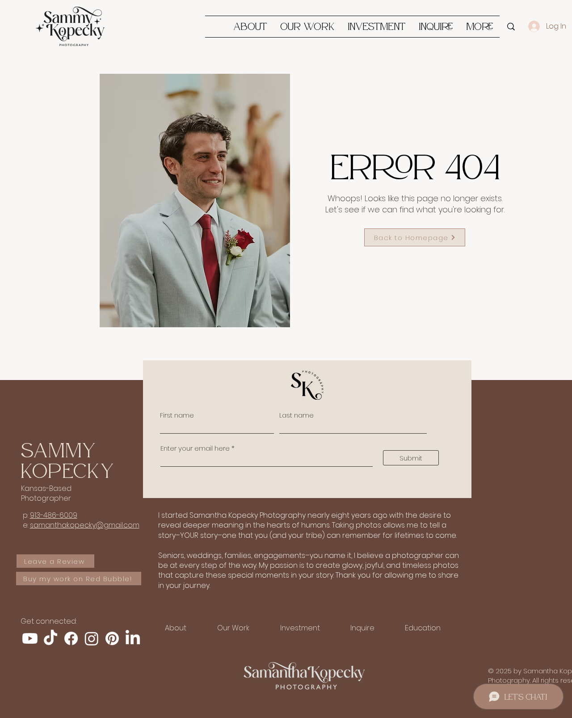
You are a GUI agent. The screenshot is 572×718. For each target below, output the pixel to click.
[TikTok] (50, 638)
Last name (296, 415)
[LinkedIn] (133, 638)
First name (177, 415)
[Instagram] (92, 638)
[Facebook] (71, 638)
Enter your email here (195, 448)
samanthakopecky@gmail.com (84, 525)
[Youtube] (30, 638)
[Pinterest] (112, 638)
